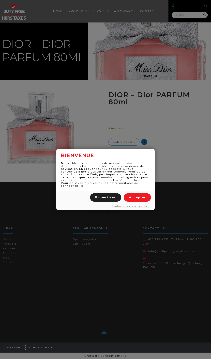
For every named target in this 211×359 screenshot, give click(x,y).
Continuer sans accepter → (131, 206)
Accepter (137, 197)
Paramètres (105, 197)
